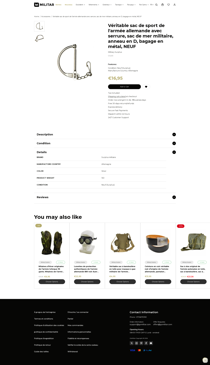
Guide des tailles (41, 352)
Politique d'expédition (44, 338)
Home (36, 16)
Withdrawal (73, 352)
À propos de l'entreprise (44, 312)
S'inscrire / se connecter (78, 312)
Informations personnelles (79, 332)
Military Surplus (115, 52)
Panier (70, 319)
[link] (45, 262)
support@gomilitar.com (140, 324)
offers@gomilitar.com (162, 324)
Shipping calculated (117, 96)
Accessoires (45, 16)
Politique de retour (42, 345)
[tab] (39, 26)
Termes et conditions (43, 319)
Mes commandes (75, 325)
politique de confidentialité (46, 332)
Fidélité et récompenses (78, 338)
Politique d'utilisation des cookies (49, 325)
